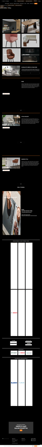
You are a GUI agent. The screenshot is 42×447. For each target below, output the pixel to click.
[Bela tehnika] (30, 55)
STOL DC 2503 (35, 136)
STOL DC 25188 (16, 136)
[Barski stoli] (12, 55)
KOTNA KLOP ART (7, 150)
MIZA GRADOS (35, 104)
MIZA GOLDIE (35, 99)
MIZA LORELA (25, 104)
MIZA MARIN (25, 99)
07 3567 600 (14, 441)
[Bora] (12, 213)
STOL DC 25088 (25, 136)
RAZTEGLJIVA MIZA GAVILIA (16, 104)
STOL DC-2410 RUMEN (25, 131)
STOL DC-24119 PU (16, 131)
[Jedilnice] (30, 26)
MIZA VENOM (6, 104)
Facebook (2, 5)
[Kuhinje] (12, 26)
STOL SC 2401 (6, 136)
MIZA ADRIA (7, 99)
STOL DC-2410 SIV (35, 131)
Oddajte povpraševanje (6, 93)
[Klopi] (30, 40)
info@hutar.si (16, 440)
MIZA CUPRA (16, 99)
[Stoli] (12, 40)
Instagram (4, 5)
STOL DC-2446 (6, 131)
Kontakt (6, 5)
